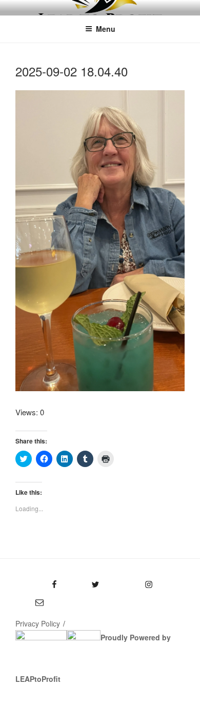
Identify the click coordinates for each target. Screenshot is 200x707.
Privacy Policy (37, 623)
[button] (100, 240)
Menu (105, 29)
